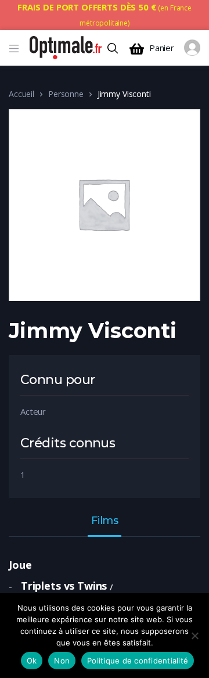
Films (104, 521)
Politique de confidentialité (137, 660)
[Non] (194, 635)
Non (62, 660)
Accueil (21, 93)
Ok (32, 660)
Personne (66, 93)
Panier (161, 47)
